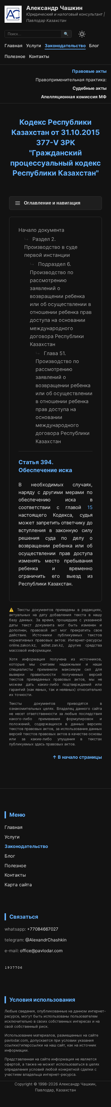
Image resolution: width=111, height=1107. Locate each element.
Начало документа (41, 230)
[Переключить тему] (82, 34)
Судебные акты (89, 88)
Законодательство (65, 45)
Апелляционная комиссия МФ (73, 96)
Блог (94, 45)
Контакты (39, 56)
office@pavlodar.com (41, 950)
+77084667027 (42, 929)
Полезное (15, 56)
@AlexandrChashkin (46, 940)
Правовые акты (89, 71)
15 (89, 507)
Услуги (33, 45)
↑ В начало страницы (77, 757)
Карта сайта (18, 884)
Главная (13, 45)
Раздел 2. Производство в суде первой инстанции (50, 247)
